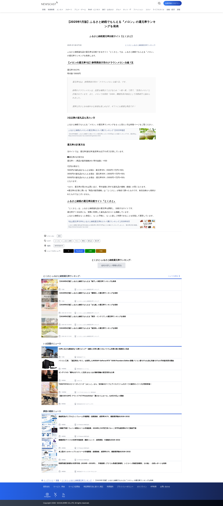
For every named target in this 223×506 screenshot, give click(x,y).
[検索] (159, 3)
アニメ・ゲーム (80, 9)
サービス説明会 (74, 486)
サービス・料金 (59, 486)
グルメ (118, 9)
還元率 (97, 241)
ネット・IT (127, 9)
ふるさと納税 (67, 241)
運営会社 (46, 486)
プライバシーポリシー (125, 486)
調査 (178, 9)
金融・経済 (171, 9)
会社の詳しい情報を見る (111, 265)
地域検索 (51, 9)
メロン (77, 241)
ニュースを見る (173, 276)
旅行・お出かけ (108, 9)
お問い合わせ (165, 486)
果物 (83, 241)
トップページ (48, 480)
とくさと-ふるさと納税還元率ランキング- (140, 45)
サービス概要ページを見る (205, 501)
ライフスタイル (158, 9)
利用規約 (110, 486)
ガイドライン (142, 486)
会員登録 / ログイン (172, 3)
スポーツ (69, 9)
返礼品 (90, 241)
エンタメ (60, 9)
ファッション (138, 9)
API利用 (153, 486)
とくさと (57, 241)
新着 (44, 9)
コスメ (148, 9)
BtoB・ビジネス (94, 9)
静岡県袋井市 (59, 246)
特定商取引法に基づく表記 (93, 486)
